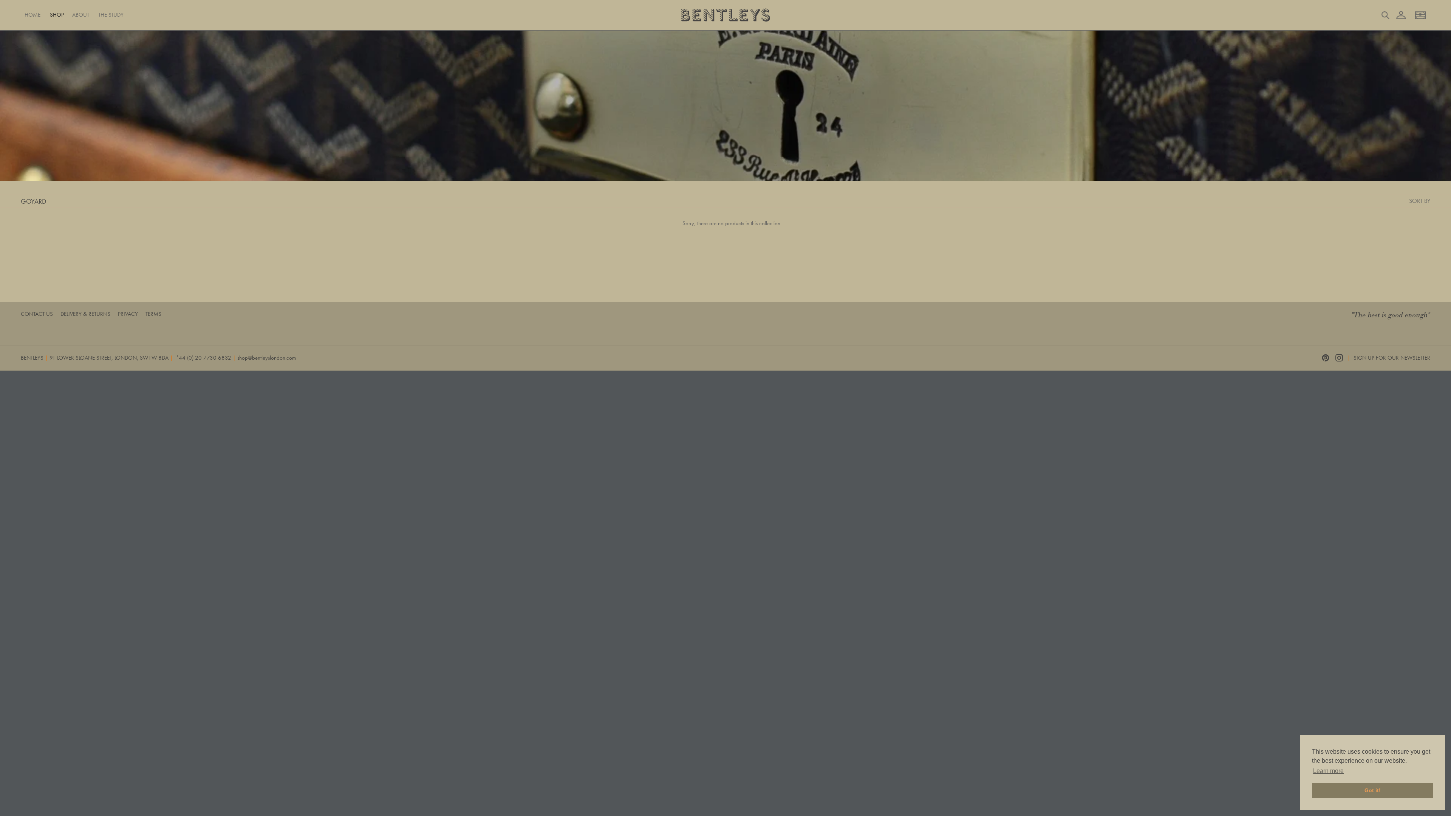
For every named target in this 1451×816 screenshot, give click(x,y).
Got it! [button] (1372, 790)
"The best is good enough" (1391, 315)
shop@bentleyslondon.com (266, 358)
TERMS (153, 314)
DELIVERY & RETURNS (85, 314)
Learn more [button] (1328, 771)
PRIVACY (128, 314)
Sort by (1419, 201)
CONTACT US (37, 314)
